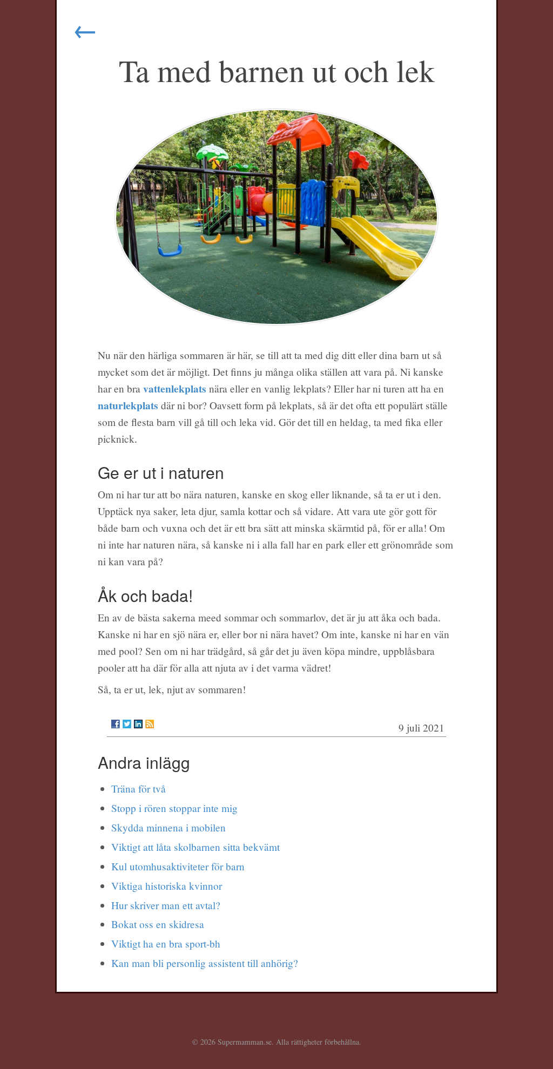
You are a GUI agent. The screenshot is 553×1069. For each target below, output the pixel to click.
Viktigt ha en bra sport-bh (165, 943)
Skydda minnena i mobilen (168, 827)
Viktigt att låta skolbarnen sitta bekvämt (195, 847)
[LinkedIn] (138, 724)
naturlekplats (128, 405)
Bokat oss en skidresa (157, 924)
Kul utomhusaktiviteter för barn (178, 866)
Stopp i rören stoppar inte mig (174, 808)
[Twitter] (127, 724)
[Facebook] (115, 724)
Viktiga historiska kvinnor (166, 885)
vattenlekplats (174, 388)
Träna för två (138, 788)
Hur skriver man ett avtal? (165, 905)
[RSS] (149, 724)
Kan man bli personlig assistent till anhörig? (204, 963)
